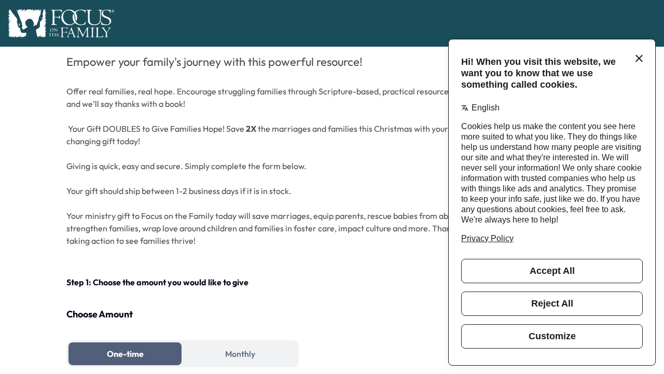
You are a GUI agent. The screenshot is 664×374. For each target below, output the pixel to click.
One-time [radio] (125, 354)
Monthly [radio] (240, 354)
